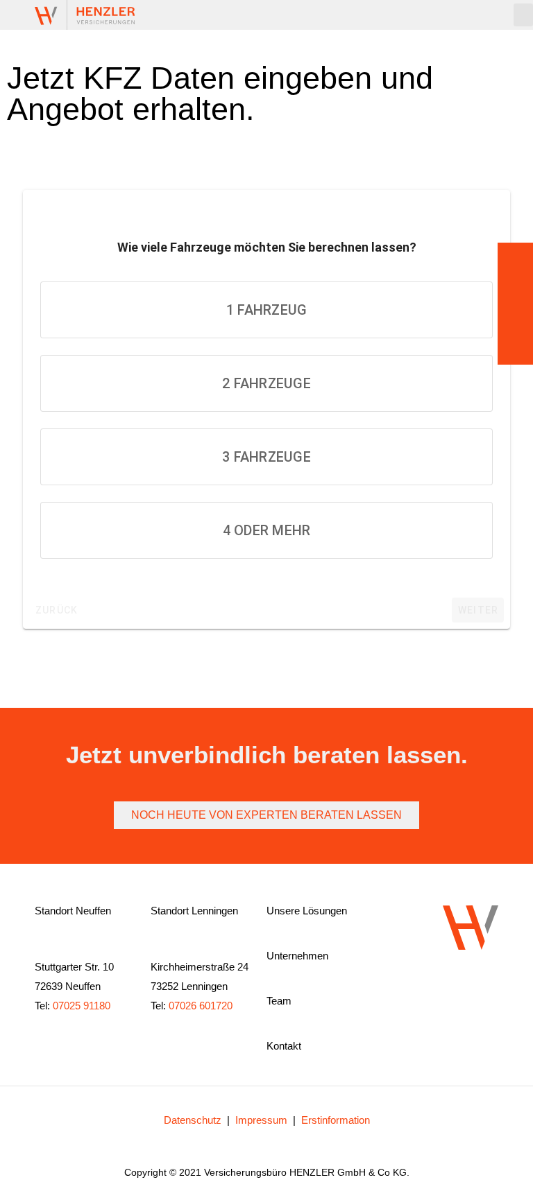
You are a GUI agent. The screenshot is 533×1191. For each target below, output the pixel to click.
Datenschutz (192, 1120)
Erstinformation (335, 1120)
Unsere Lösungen (306, 910)
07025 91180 (81, 1005)
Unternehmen (297, 956)
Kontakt (283, 1046)
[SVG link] (85, 15)
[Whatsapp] (446, 992)
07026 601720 (200, 1005)
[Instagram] (424, 992)
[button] (523, 14)
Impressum (261, 1120)
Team (278, 1001)
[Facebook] (468, 992)
